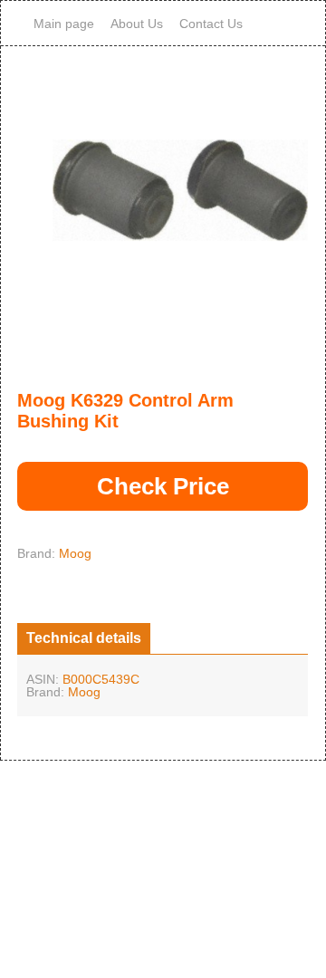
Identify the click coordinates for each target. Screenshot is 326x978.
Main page (64, 23)
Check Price (163, 486)
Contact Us (211, 23)
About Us (136, 23)
